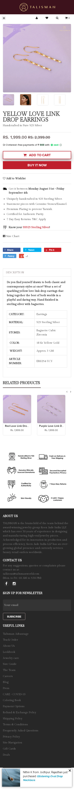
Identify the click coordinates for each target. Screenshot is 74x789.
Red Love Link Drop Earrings (22, 426)
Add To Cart (39, 155)
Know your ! (29, 227)
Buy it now (37, 165)
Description (15, 272)
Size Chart (12, 236)
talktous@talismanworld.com (21, 573)
